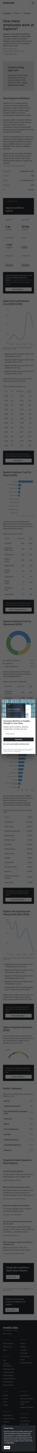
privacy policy (17, 751)
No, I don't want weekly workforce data (16, 744)
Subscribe (18, 739)
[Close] (33, 701)
